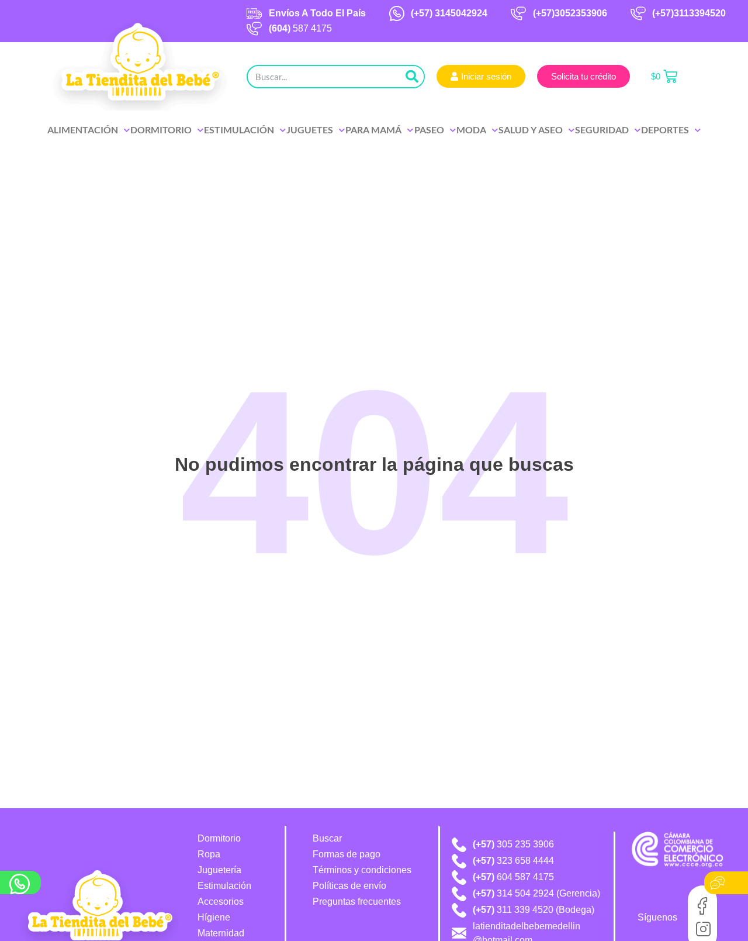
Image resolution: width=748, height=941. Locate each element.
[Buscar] (412, 76)
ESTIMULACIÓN (239, 129)
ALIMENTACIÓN (82, 129)
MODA (471, 129)
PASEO (429, 129)
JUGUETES (309, 129)
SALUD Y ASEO (530, 129)
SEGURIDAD (602, 129)
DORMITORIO (161, 129)
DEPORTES (665, 129)
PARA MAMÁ (373, 129)
